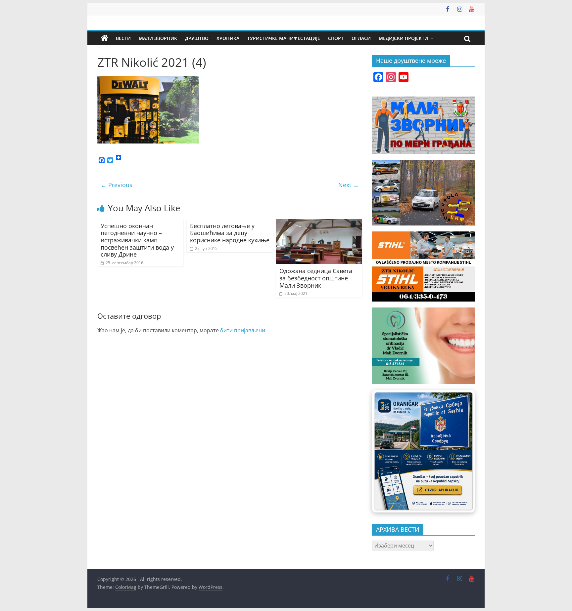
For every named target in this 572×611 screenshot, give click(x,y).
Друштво (197, 38)
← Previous (116, 185)
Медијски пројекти (403, 38)
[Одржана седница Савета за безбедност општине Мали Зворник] (319, 223)
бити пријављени (242, 330)
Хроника (227, 38)
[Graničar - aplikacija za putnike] (423, 451)
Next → (348, 185)
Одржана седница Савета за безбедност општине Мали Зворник (315, 278)
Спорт (336, 38)
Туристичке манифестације (283, 38)
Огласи (361, 38)
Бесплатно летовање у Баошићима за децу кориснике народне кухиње (229, 233)
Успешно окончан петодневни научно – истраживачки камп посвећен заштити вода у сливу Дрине (137, 240)
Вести (123, 38)
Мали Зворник (158, 38)
